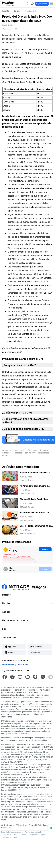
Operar (45, 549)
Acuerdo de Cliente (10, 837)
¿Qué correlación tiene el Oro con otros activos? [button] (25, 420)
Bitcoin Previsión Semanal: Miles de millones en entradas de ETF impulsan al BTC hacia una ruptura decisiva (36, 525)
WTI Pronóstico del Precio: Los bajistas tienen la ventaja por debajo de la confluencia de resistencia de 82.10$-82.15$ (34, 512)
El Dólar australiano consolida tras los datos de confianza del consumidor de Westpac (36, 472)
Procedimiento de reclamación (12, 832)
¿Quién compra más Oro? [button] (17, 412)
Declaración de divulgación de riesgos (31, 835)
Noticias (16, 11)
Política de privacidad (33, 832)
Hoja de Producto (9, 835)
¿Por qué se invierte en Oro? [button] (19, 365)
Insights (5, 11)
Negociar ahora (42, 4)
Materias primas (31, 11)
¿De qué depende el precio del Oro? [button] (23, 428)
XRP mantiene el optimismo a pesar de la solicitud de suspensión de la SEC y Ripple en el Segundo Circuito (35, 485)
